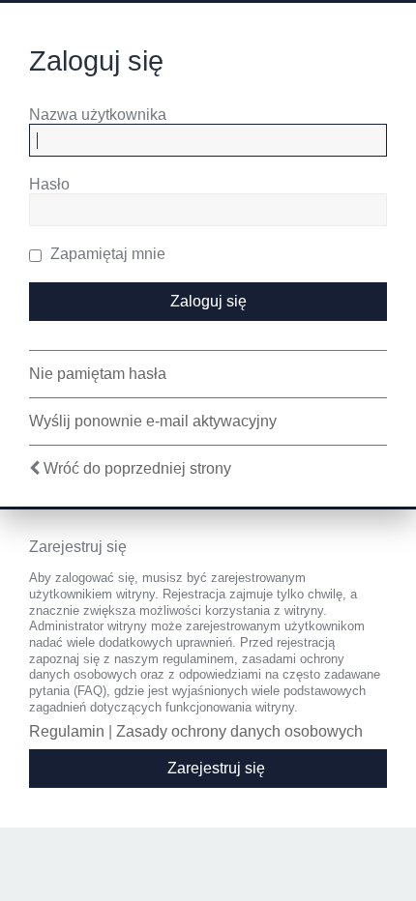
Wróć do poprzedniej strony (137, 468)
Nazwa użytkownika (97, 114)
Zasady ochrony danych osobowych (239, 731)
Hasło (49, 184)
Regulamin (66, 731)
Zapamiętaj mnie (105, 254)
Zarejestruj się (216, 768)
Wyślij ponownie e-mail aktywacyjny (153, 421)
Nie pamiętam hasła (97, 373)
